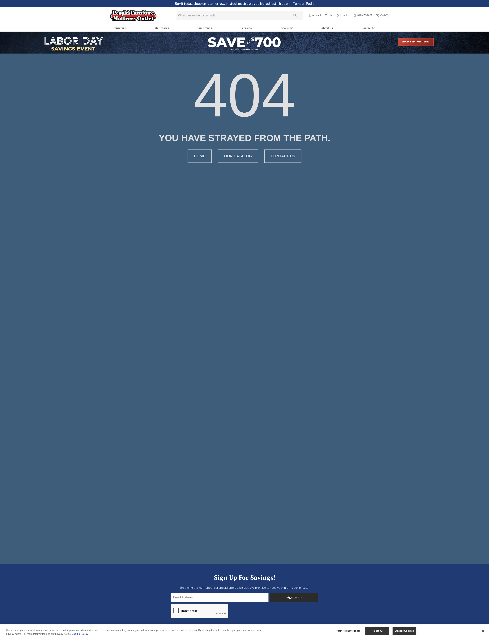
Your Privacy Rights (348, 630)
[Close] (483, 631)
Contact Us (368, 28)
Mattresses (162, 28)
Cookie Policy (80, 633)
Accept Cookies (404, 630)
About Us (327, 28)
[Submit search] (295, 15)
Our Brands (204, 28)
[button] (309, 15)
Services (246, 28)
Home (199, 156)
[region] (244, 631)
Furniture (120, 28)
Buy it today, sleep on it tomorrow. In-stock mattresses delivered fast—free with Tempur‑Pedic (244, 4)
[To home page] (133, 15)
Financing (286, 28)
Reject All (377, 630)
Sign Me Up (294, 597)
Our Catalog (238, 156)
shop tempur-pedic (416, 41)
